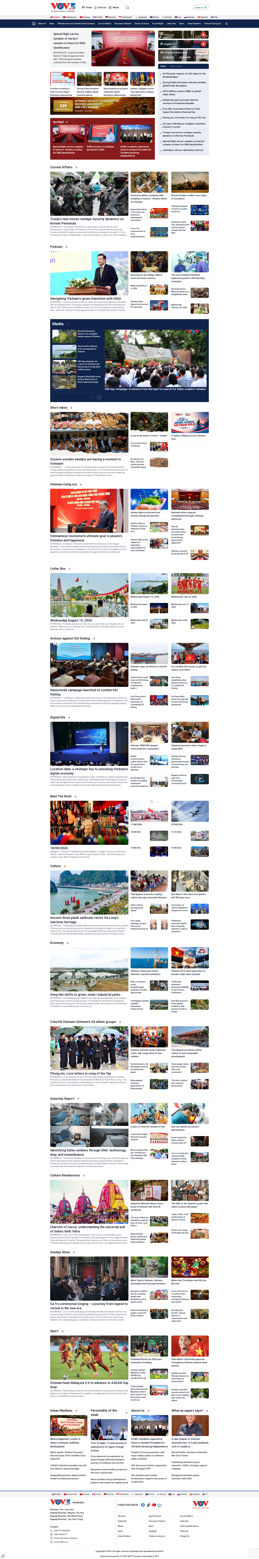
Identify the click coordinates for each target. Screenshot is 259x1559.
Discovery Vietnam (123, 23)
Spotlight (58, 122)
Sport (181, 23)
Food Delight (157, 23)
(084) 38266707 (61, 1534)
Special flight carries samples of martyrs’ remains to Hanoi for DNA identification (184, 143)
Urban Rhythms (194, 23)
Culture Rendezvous (65, 1175)
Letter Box (171, 23)
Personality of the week (104, 1413)
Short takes (58, 408)
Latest (163, 66)
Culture (55, 866)
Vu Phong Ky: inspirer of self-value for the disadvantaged (184, 75)
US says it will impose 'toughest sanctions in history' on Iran (184, 125)
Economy (57, 943)
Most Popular (176, 66)
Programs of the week (176, 52)
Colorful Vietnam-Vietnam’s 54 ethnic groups (83, 1022)
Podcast (102, 7)
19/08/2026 (201, 57)
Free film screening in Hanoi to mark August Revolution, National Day (114, 92)
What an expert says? (187, 1410)
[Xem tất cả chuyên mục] (226, 24)
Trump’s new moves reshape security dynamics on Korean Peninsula (182, 134)
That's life (184, 1531)
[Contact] (3, 1556)
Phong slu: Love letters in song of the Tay (184, 117)
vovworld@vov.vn (61, 1542)
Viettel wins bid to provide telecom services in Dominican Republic (88, 92)
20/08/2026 (185, 57)
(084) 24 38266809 (62, 1531)
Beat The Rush (60, 796)
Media (116, 7)
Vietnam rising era (63, 484)
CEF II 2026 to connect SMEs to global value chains (182, 93)
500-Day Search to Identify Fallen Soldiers (76, 23)
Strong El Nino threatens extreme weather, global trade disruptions (141, 92)
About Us (42, 23)
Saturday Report (62, 1099)
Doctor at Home (142, 23)
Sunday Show (60, 1252)
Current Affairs (104, 23)
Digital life (57, 717)
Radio (89, 7)
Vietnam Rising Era (212, 23)
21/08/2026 (168, 57)
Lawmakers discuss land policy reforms (183, 150)
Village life (184, 1536)
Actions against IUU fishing (70, 638)
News (52, 23)
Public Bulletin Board (189, 1526)
